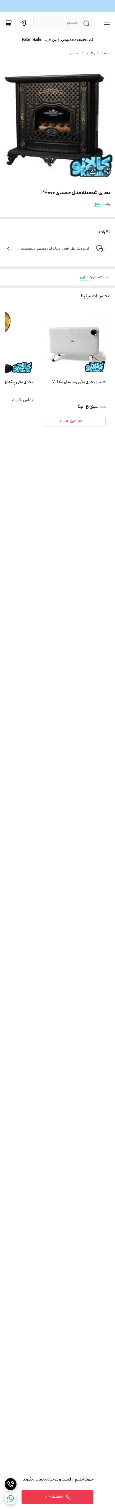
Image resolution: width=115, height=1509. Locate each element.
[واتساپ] (11, 1498)
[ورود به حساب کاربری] (24, 23)
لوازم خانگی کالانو (98, 53)
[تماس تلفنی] (11, 1484)
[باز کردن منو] (105, 23)
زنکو (97, 203)
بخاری (74, 53)
